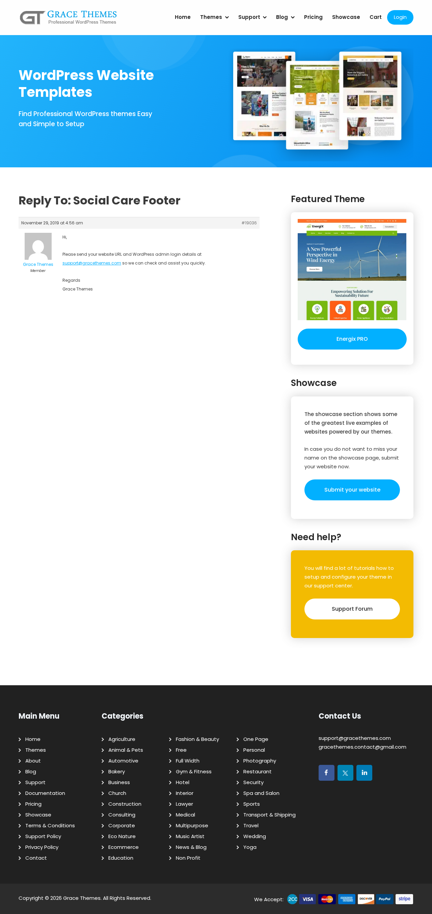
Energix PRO (352, 339)
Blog (282, 17)
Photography (259, 760)
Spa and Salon (261, 793)
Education (120, 857)
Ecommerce (123, 847)
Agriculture (121, 739)
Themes (211, 17)
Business (119, 782)
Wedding (254, 836)
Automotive (123, 760)
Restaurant (257, 771)
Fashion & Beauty (197, 739)
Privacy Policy (41, 847)
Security (253, 782)
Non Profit (188, 857)
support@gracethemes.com (91, 263)
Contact (36, 857)
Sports (251, 803)
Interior (184, 793)
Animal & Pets (125, 749)
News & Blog (191, 847)
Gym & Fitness (194, 771)
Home (183, 17)
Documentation (45, 793)
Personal (254, 749)
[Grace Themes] (68, 20)
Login (400, 17)
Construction (124, 803)
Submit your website (352, 490)
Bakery (116, 771)
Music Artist (190, 836)
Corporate (121, 825)
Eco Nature (122, 836)
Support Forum (352, 609)
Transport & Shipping (269, 814)
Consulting (121, 814)
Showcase (346, 17)
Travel (251, 825)
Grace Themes (82, 898)
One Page (255, 739)
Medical (185, 814)
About (33, 760)
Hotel (182, 782)
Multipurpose (192, 825)
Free (181, 749)
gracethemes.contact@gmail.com (362, 746)
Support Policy (43, 836)
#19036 (249, 223)
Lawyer (184, 803)
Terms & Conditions (50, 825)
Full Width (187, 760)
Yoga (249, 847)
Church (117, 793)
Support (249, 17)
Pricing (313, 17)
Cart (376, 17)
